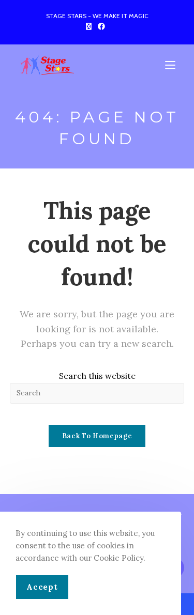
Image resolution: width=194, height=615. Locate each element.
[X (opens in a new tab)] (90, 26)
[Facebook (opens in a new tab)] (101, 26)
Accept (42, 587)
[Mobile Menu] (171, 65)
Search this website (97, 376)
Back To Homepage (97, 436)
